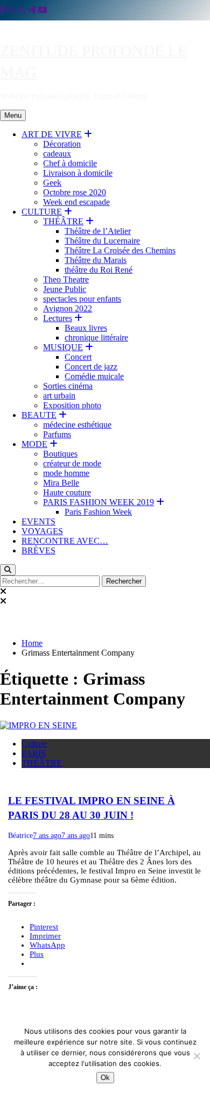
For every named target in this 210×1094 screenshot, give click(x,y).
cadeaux (57, 153)
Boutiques (60, 453)
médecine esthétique (77, 424)
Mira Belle (61, 482)
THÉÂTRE (63, 221)
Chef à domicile (70, 163)
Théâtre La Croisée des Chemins (120, 250)
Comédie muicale (94, 376)
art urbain (59, 395)
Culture (34, 743)
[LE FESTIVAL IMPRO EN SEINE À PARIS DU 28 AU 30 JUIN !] (38, 725)
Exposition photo (72, 405)
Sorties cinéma (68, 385)
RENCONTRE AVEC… (65, 540)
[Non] (196, 1055)
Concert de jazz (91, 366)
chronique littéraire (96, 337)
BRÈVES (38, 550)
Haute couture (67, 492)
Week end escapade (76, 202)
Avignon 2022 (67, 308)
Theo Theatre (66, 279)
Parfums (57, 434)
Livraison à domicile (78, 172)
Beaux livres (86, 327)
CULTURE (42, 211)
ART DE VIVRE (52, 134)
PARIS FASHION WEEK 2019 (98, 502)
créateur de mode (72, 463)
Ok (105, 1078)
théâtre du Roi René (98, 269)
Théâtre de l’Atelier (98, 231)
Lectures (57, 318)
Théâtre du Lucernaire (102, 240)
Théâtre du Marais (96, 260)
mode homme (66, 473)
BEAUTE (39, 415)
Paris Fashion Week (98, 511)
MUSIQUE (63, 347)
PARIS (34, 753)
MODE (34, 444)
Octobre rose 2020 (74, 192)
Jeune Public (64, 289)
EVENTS (38, 521)
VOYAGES (42, 531)
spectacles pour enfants (82, 298)
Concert (78, 356)
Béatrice (20, 836)
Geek (52, 182)
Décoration (62, 143)
